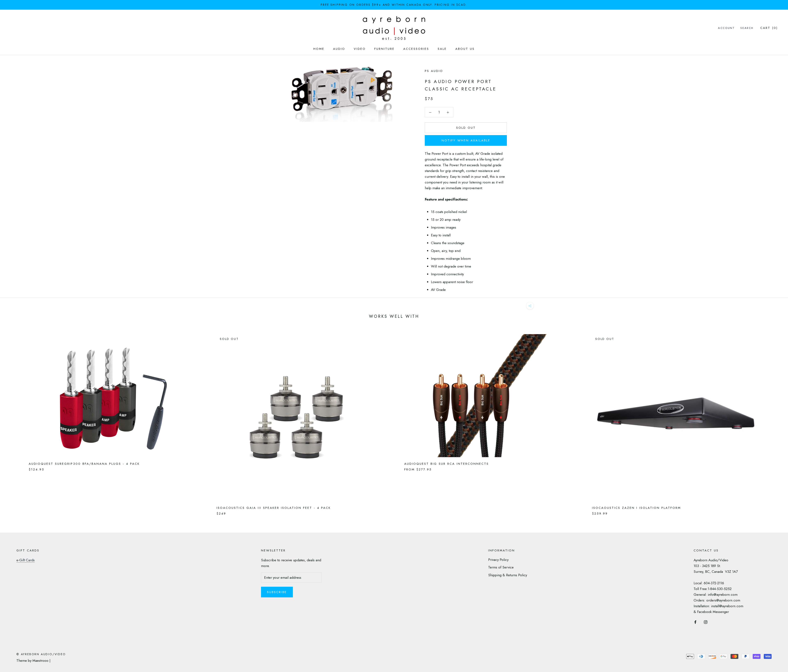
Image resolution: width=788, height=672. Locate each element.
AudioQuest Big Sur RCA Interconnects (446, 463)
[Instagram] (705, 621)
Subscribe (277, 592)
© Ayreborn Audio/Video (41, 654)
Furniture (384, 49)
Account (726, 28)
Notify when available (466, 140)
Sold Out (466, 127)
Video (360, 49)
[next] (775, 420)
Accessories (416, 49)
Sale (442, 49)
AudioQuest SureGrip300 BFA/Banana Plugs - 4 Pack (84, 463)
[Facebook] (695, 621)
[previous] (12, 420)
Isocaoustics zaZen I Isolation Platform (636, 508)
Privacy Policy (498, 559)
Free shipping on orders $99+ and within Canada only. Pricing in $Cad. (394, 5)
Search (747, 28)
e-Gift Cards (25, 560)
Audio (339, 49)
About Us (465, 49)
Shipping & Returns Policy (507, 575)
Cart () (769, 28)
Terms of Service (501, 567)
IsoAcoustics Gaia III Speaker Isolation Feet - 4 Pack (273, 508)
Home (318, 49)
